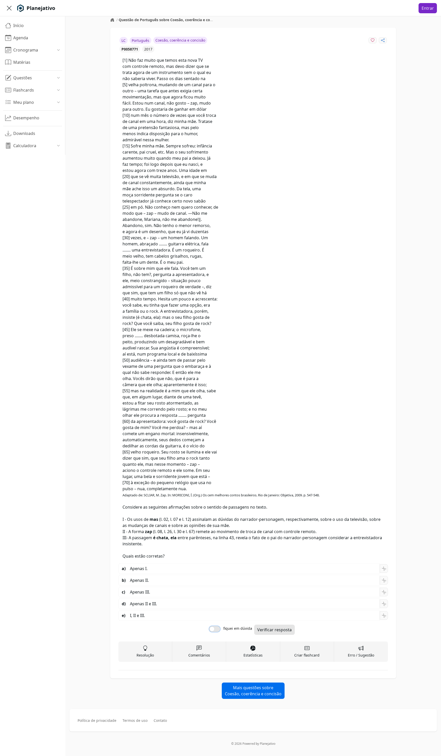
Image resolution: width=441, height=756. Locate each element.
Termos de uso (135, 720)
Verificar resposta (274, 630)
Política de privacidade (97, 720)
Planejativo (267, 743)
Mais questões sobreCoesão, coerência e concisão (253, 691)
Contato (160, 720)
